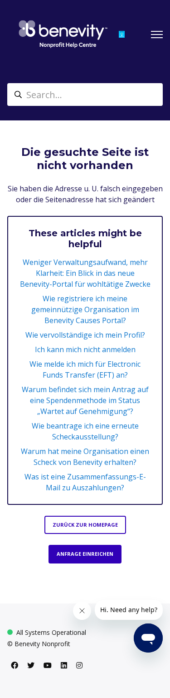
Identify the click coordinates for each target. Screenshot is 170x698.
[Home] (63, 34)
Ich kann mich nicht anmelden (85, 349)
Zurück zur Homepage (85, 524)
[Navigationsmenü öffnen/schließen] (156, 34)
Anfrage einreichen (85, 553)
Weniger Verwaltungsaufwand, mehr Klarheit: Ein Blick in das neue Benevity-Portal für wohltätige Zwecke (85, 273)
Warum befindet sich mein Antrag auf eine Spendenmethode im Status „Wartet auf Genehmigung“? (85, 400)
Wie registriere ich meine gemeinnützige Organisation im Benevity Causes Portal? (85, 309)
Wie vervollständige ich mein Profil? (85, 335)
